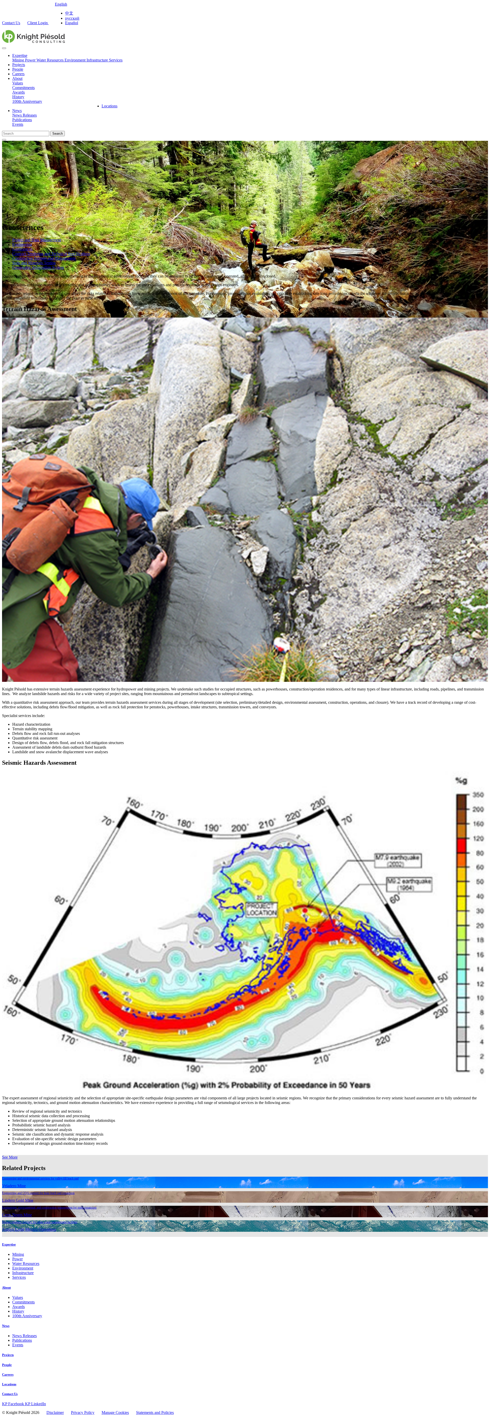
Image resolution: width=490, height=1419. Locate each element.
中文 (69, 13)
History (18, 97)
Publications (22, 120)
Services (115, 60)
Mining (18, 60)
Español (71, 23)
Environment (76, 60)
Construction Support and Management (44, 258)
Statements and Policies (155, 1412)
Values (17, 83)
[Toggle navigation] (4, 48)
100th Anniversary (27, 101)
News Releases (24, 115)
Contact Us (11, 23)
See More (10, 1157)
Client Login (38, 23)
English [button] (61, 4)
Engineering (22, 244)
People (17, 69)
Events (17, 124)
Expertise (19, 55)
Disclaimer (55, 1412)
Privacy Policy (82, 1412)
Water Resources (50, 60)
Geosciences (22, 249)
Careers (18, 74)
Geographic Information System (38, 267)
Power (30, 60)
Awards (18, 92)
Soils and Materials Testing (34, 263)
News (17, 110)
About (17, 78)
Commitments (23, 87)
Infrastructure (98, 60)
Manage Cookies (115, 1412)
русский (72, 18)
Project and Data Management (36, 240)
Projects (18, 64)
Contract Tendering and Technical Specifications (51, 254)
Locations (109, 106)
